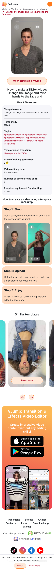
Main (4, 9)
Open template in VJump (27, 80)
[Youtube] (40, 550)
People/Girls (9, 143)
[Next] (31, 397)
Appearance (28, 9)
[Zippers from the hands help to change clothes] (17, 487)
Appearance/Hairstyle (14, 137)
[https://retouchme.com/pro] (27, 539)
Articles (42, 519)
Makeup (44, 9)
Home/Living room (34, 140)
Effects (29, 519)
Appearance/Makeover (36, 134)
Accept (20, 566)
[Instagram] (23, 550)
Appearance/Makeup (14, 134)
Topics (14, 9)
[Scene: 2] (39, 243)
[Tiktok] (14, 550)
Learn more (27, 380)
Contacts (10, 523)
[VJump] (10, 4)
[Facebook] (31, 550)
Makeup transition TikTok (16, 153)
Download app (41, 523)
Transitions (13, 519)
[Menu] (49, 4)
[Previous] (22, 397)
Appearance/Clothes (35, 137)
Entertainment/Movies (14, 140)
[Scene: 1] (15, 243)
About (24, 523)
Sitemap (27, 526)
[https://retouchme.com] (39, 533)
